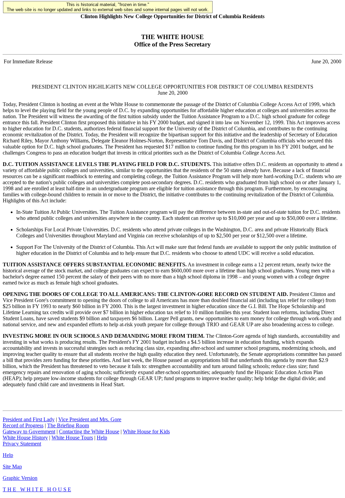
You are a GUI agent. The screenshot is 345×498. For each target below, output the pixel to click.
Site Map (12, 466)
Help (102, 437)
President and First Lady (29, 419)
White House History (25, 437)
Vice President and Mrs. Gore (89, 419)
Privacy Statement (22, 443)
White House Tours (72, 437)
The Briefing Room (68, 425)
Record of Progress (23, 425)
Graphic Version (20, 478)
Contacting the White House (89, 431)
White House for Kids (146, 431)
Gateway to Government (29, 431)
